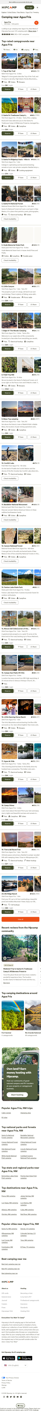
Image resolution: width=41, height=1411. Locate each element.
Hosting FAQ (24, 1311)
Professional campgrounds (29, 1300)
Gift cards (5, 1293)
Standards (24, 1307)
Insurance (23, 1304)
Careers (4, 1304)
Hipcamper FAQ (7, 1311)
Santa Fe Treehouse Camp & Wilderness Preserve (17, 970)
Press (3, 1307)
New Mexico (21, 12)
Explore (4, 12)
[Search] (36, 23)
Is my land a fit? (25, 1297)
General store (6, 1297)
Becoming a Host (26, 1293)
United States (12, 12)
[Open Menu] (37, 7)
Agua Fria (29, 12)
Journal (4, 1300)
